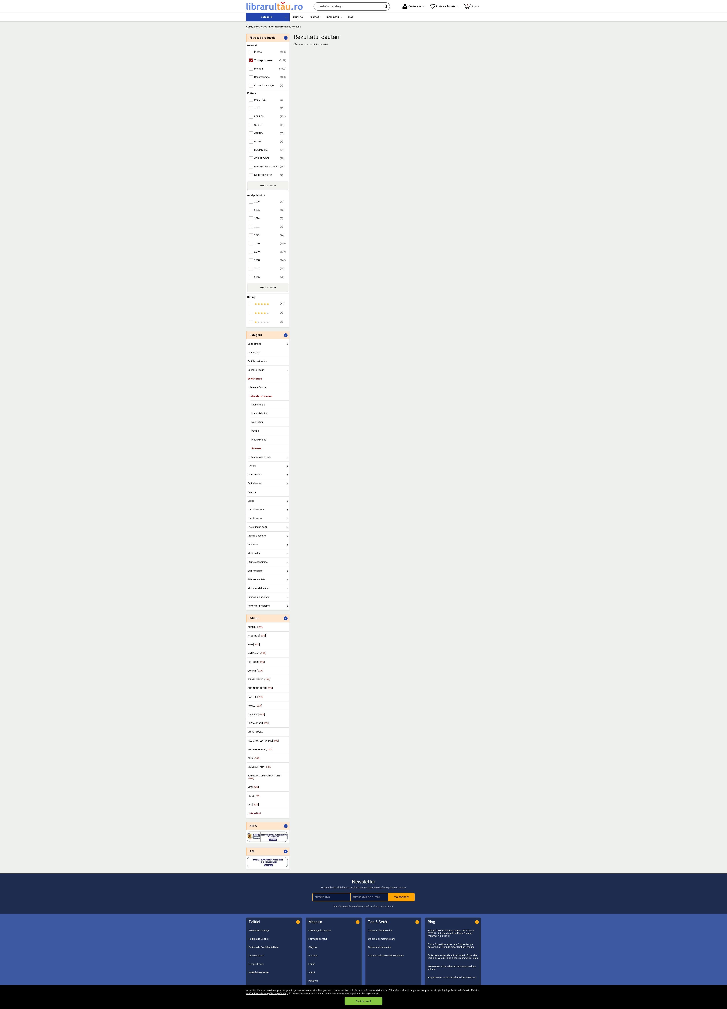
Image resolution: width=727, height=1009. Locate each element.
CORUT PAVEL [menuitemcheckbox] (269, 158)
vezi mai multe (268, 185)
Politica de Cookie (460, 990)
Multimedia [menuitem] (254, 553)
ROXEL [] (255, 705)
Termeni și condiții (259, 930)
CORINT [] (255, 670)
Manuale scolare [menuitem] (257, 535)
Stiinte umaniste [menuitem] (256, 579)
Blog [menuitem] (350, 17)
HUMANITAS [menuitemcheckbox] (269, 149)
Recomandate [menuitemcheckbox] (270, 77)
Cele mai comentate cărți (381, 938)
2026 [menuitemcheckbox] (269, 201)
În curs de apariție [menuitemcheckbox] (268, 85)
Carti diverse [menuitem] (254, 483)
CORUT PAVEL (255, 731)
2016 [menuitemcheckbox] (269, 277)
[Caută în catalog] (386, 6)
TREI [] (254, 644)
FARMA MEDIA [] (259, 679)
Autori (311, 972)
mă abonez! (401, 897)
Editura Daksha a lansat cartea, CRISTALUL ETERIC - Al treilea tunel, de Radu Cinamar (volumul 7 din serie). (451, 933)
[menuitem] (268, 17)
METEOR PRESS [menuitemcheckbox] (268, 175)
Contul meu (415, 6)
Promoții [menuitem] (315, 17)
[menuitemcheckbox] (269, 303)
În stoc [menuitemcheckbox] (270, 52)
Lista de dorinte (445, 6)
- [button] (286, 38)
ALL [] (253, 804)
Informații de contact (319, 930)
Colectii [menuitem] (252, 492)
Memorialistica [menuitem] (259, 413)
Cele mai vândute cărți (380, 930)
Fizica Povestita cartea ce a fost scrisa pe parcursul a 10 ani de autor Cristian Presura (451, 945)
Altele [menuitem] (253, 465)
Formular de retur (317, 938)
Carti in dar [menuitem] (253, 352)
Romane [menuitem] (256, 448)
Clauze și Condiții (278, 993)
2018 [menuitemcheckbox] (270, 260)
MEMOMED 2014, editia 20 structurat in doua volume (452, 968)
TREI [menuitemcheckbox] (269, 108)
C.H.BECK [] (256, 714)
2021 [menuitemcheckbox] (269, 235)
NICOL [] (254, 795)
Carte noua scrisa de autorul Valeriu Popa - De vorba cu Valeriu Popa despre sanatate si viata (453, 956)
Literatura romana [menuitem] (261, 396)
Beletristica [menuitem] (255, 378)
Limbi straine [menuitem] (255, 518)
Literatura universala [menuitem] (260, 457)
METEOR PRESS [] (260, 749)
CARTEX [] (256, 697)
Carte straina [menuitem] (254, 343)
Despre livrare (256, 964)
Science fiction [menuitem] (258, 387)
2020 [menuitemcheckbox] (270, 243)
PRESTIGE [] (257, 635)
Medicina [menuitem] (253, 544)
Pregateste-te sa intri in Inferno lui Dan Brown (452, 977)
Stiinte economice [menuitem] (258, 562)
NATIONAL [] (257, 653)
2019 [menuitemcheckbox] (270, 251)
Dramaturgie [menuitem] (258, 404)
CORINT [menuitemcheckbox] (269, 124)
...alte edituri (254, 813)
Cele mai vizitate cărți (379, 947)
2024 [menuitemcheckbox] (268, 218)
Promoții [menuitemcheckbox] (270, 68)
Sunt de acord (363, 1001)
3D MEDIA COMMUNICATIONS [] (264, 777)
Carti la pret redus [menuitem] (257, 361)
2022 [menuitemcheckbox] (268, 226)
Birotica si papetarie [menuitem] (258, 597)
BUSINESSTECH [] (260, 688)
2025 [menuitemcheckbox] (269, 210)
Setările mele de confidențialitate (386, 955)
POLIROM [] (256, 662)
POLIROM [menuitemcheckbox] (270, 116)
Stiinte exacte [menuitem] (255, 570)
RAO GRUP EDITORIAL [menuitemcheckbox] (269, 166)
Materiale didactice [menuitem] (258, 588)
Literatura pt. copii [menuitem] (257, 527)
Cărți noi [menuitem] (298, 17)
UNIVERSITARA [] (259, 766)
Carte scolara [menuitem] (255, 474)
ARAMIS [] (256, 627)
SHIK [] (254, 758)
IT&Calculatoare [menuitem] (256, 509)
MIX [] (253, 787)
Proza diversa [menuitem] (258, 439)
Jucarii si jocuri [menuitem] (256, 370)
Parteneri (313, 980)
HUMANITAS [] (258, 723)
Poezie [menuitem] (255, 430)
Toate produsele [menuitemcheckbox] (270, 60)
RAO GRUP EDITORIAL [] (263, 740)
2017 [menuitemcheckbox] (269, 268)
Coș (472, 6)
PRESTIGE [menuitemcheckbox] (268, 99)
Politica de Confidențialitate (263, 947)
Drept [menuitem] (251, 500)
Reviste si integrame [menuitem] (259, 605)
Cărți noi (312, 947)
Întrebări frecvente (258, 972)
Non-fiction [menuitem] (257, 422)
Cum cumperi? (256, 955)
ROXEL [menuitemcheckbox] (268, 141)
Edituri (311, 964)
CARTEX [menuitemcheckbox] (269, 133)
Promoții (312, 955)
